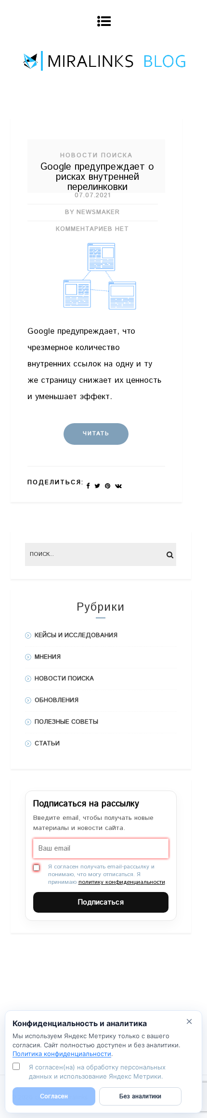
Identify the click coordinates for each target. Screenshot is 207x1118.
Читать (96, 433)
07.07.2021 (93, 195)
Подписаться (101, 902)
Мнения (48, 657)
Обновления (56, 700)
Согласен (54, 1096)
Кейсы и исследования (76, 635)
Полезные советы (66, 722)
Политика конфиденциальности (62, 1053)
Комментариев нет (92, 229)
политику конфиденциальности (121, 882)
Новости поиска (96, 155)
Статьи (47, 743)
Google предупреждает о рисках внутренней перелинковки (97, 177)
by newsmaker (92, 212)
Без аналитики (140, 1096)
